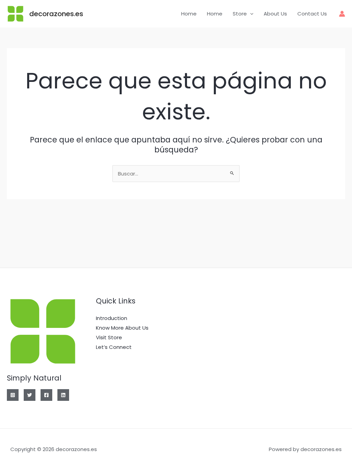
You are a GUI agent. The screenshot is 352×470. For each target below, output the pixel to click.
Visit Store (109, 337)
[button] (250, 14)
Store (240, 13)
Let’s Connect (114, 347)
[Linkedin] (63, 395)
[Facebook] (46, 395)
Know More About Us (122, 327)
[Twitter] (29, 395)
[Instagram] (13, 395)
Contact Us (312, 13)
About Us (275, 13)
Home (189, 13)
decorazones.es (56, 14)
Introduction (111, 318)
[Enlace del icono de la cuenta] (342, 14)
